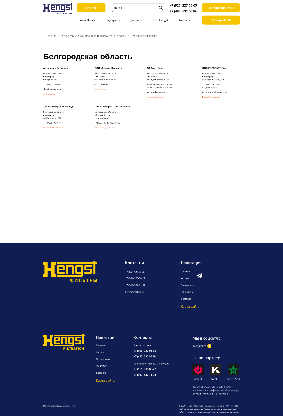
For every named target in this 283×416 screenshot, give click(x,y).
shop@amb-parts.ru (52, 89)
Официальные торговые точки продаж (102, 35)
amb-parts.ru (49, 93)
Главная (51, 35)
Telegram (199, 346)
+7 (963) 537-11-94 (145, 375)
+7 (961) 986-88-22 (135, 278)
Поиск (118, 7)
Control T (198, 379)
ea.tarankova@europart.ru (214, 92)
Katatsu (215, 379)
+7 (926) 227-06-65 (183, 5)
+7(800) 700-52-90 (134, 271)
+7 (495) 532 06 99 (183, 11)
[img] (57, 8)
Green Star (233, 379)
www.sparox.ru (101, 89)
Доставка (136, 20)
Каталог (185, 278)
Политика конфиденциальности (59, 405)
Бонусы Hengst (86, 20)
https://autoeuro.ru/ (155, 97)
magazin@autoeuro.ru (157, 92)
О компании (188, 285)
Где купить (113, 20)
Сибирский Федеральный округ (151, 363)
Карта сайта (190, 306)
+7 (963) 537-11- (133, 285)
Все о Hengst (160, 20)
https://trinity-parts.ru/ (53, 127)
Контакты (184, 20)
